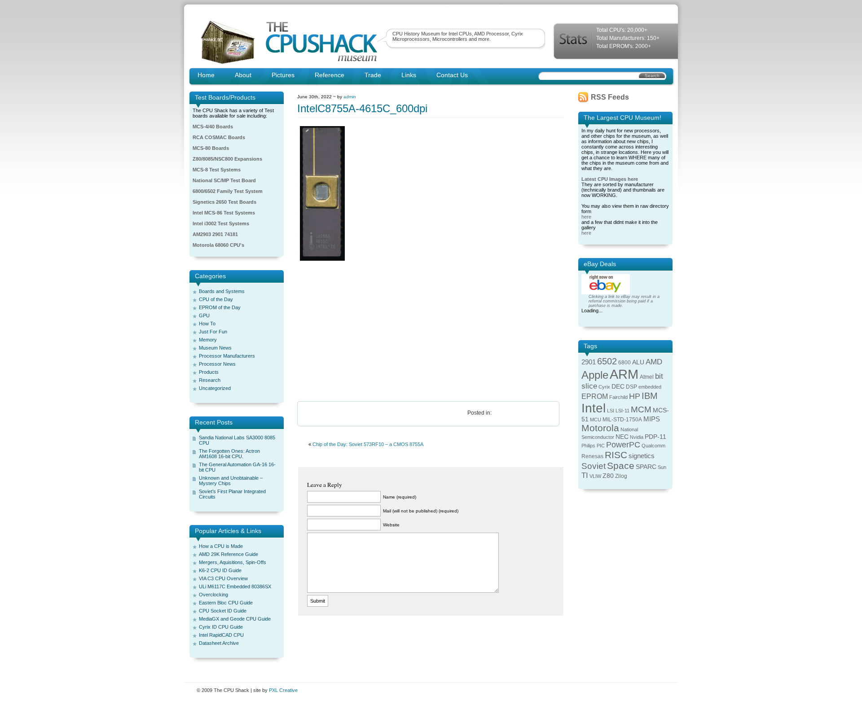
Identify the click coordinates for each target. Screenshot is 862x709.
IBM (650, 396)
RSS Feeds (610, 97)
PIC (601, 445)
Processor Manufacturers (227, 356)
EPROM (594, 396)
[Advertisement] (430, 331)
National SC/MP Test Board (224, 180)
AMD (654, 362)
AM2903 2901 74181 (215, 234)
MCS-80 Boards (211, 148)
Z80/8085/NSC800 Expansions (227, 159)
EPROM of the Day (220, 307)
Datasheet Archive (219, 643)
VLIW (595, 476)
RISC (616, 455)
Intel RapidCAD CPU (221, 635)
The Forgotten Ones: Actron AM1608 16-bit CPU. (229, 453)
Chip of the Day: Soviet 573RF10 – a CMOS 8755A (367, 444)
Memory (208, 339)
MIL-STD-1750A (622, 419)
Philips (588, 445)
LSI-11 (622, 410)
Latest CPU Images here (609, 179)
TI (584, 475)
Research (209, 380)
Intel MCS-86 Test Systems (224, 212)
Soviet (593, 466)
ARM (624, 374)
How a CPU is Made (221, 546)
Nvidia (636, 437)
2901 (588, 362)
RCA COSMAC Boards (219, 137)
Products (209, 372)
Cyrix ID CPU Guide (221, 627)
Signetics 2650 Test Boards (224, 202)
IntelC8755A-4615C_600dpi (362, 108)
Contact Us (452, 75)
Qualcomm (653, 445)
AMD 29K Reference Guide (228, 554)
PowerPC (623, 444)
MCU (595, 419)
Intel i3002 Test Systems (221, 223)
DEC (618, 386)
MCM (641, 409)
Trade (373, 75)
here (586, 216)
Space (620, 465)
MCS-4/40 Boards (213, 126)
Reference (329, 75)
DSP (631, 387)
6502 (607, 361)
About (243, 75)
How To (207, 323)
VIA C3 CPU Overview (223, 578)
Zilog (621, 476)
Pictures (283, 75)
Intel (593, 408)
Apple (594, 375)
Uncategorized (215, 388)
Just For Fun (213, 331)
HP (634, 396)
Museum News (215, 347)
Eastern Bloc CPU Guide (226, 602)
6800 (624, 362)
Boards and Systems (222, 291)
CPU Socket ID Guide (222, 610)
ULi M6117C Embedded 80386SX (235, 586)
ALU (638, 362)
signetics (642, 456)
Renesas (592, 456)
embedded (649, 387)
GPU (204, 315)
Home (206, 75)
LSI (610, 410)
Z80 (608, 476)
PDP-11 (655, 436)
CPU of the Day (216, 299)
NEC (622, 436)
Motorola (600, 428)
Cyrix (604, 387)
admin (349, 96)
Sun (662, 467)
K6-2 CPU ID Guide (220, 570)
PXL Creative (283, 690)
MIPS (651, 419)
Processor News (217, 364)
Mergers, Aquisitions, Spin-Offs (232, 562)
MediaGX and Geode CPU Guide (235, 618)
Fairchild (618, 397)
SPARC (646, 467)
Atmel (647, 377)
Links (408, 75)
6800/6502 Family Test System (228, 191)
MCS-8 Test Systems (217, 169)
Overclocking (213, 594)
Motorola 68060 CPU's (218, 245)
